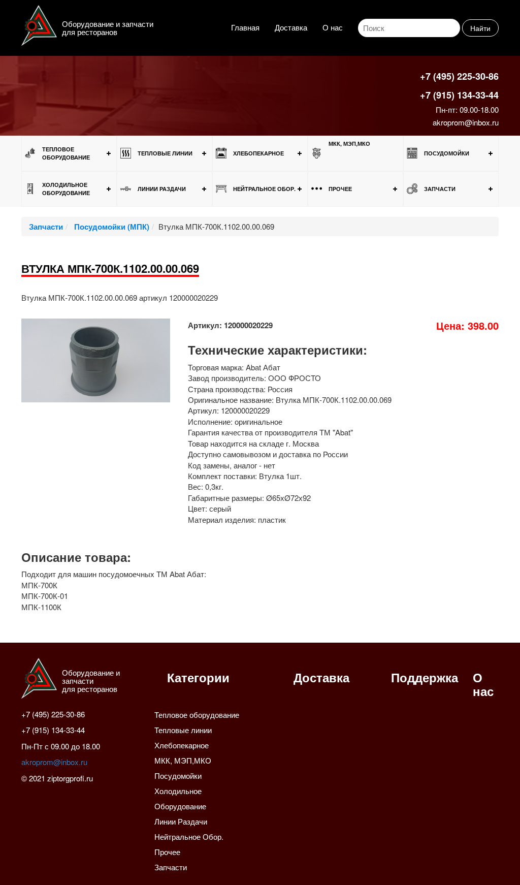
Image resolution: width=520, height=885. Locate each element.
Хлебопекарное (258, 153)
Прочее (340, 189)
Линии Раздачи (162, 189)
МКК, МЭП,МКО (349, 143)
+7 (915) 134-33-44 (459, 95)
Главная (245, 27)
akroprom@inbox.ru (466, 122)
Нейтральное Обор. (264, 189)
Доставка (291, 27)
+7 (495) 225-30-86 (459, 76)
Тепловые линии (165, 153)
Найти (480, 28)
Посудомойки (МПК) (110, 226)
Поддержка (424, 677)
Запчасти (440, 189)
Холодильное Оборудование (66, 189)
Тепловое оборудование (66, 153)
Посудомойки (446, 153)
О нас (332, 27)
